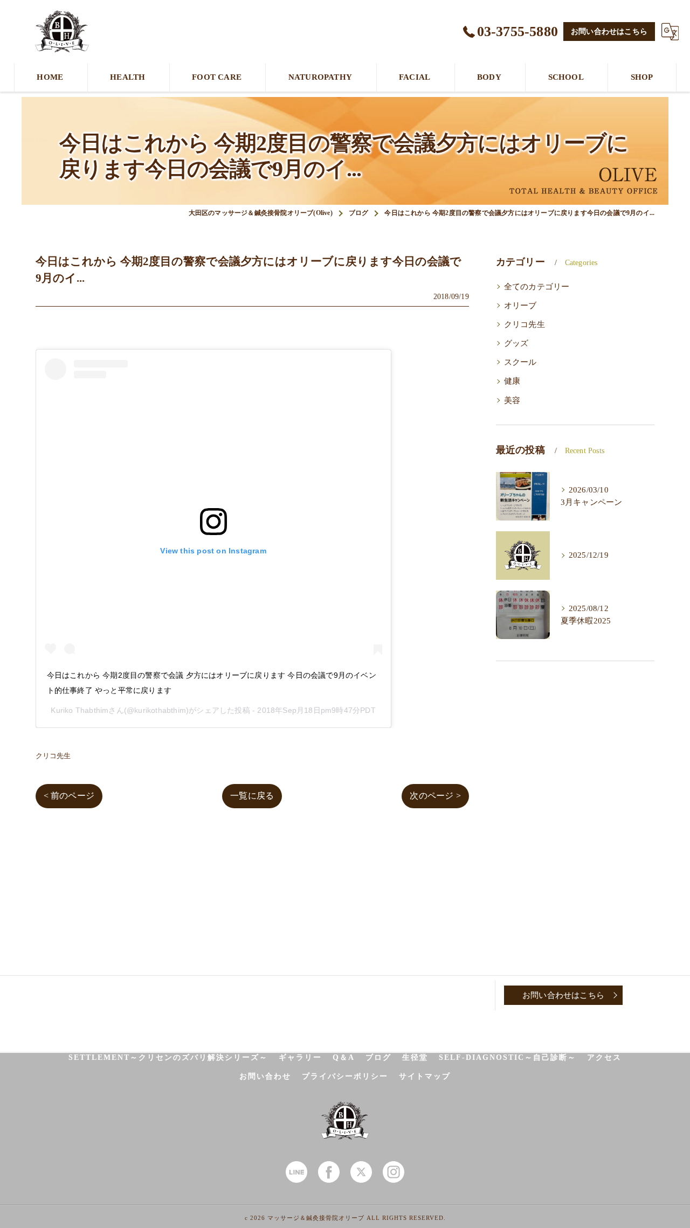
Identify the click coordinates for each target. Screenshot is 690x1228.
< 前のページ (69, 795)
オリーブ (520, 305)
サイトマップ (425, 1076)
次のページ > (435, 795)
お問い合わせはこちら (609, 31)
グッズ (516, 343)
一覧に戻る (252, 795)
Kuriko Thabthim (79, 710)
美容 (512, 400)
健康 (512, 381)
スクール (520, 362)
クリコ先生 (53, 756)
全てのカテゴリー (537, 286)
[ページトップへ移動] (649, 995)
